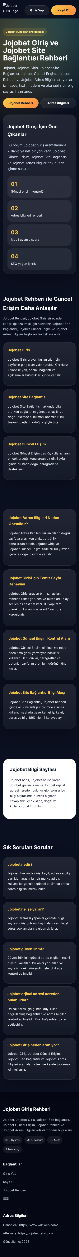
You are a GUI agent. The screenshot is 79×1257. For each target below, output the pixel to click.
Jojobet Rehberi (21, 103)
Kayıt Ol (63, 10)
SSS (6, 1198)
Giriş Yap (37, 10)
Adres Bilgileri (58, 103)
